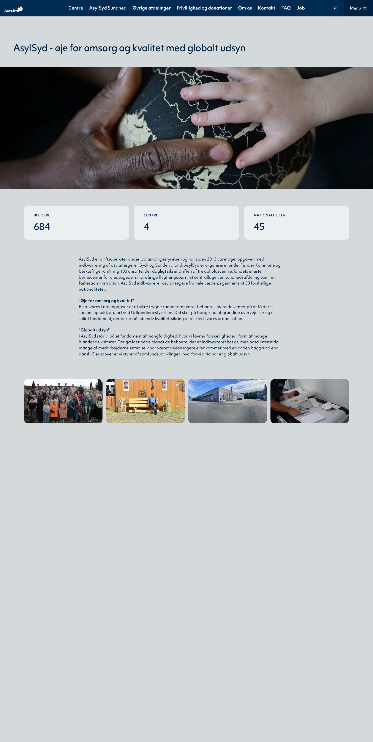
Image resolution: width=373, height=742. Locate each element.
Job (301, 8)
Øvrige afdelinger (152, 8)
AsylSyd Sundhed (107, 8)
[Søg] (335, 8)
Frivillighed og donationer (204, 8)
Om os (245, 8)
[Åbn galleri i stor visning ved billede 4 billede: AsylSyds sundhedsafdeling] (309, 401)
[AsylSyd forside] (14, 8)
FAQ (286, 8)
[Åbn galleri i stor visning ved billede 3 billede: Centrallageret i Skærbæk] (227, 401)
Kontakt (266, 8)
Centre (75, 8)
